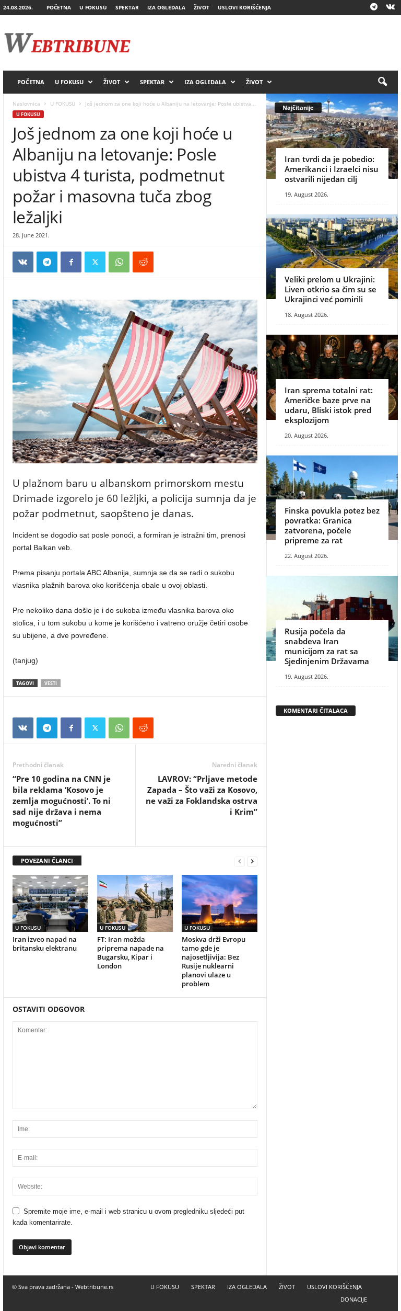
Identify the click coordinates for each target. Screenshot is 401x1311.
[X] (95, 262)
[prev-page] (239, 861)
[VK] (23, 262)
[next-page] (252, 861)
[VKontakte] (390, 7)
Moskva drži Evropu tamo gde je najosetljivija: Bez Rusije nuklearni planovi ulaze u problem (213, 961)
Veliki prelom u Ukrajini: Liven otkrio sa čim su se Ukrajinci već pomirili (330, 289)
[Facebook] (71, 262)
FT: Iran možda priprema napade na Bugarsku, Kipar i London (130, 952)
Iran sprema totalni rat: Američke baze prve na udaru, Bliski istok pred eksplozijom (329, 405)
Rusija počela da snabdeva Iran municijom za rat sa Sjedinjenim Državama (327, 646)
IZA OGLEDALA (166, 7)
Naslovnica (26, 103)
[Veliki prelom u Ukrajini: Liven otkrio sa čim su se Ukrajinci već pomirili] (332, 257)
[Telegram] (374, 7)
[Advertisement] (265, 43)
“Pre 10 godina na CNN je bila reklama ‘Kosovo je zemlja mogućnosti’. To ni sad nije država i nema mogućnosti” (62, 800)
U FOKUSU (93, 7)
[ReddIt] (143, 262)
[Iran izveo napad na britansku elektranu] (50, 903)
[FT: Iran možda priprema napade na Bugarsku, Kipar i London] (135, 903)
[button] (382, 82)
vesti (50, 683)
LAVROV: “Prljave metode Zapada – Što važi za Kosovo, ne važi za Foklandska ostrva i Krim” (201, 795)
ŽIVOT (201, 7)
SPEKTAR (127, 7)
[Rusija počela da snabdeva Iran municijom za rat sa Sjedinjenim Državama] (332, 618)
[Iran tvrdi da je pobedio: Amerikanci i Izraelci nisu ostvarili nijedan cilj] (332, 136)
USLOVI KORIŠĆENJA (244, 7)
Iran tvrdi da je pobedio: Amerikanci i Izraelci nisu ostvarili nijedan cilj (332, 169)
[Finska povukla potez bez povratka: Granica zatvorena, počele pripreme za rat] (332, 498)
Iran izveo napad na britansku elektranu (45, 943)
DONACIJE (353, 1299)
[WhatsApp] (119, 262)
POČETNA (58, 7)
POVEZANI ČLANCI (47, 860)
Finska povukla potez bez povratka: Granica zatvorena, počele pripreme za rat (332, 525)
